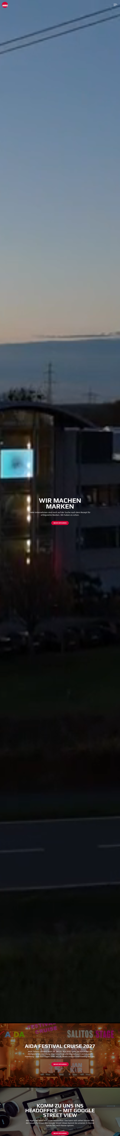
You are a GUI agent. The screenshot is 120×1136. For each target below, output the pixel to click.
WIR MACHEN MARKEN (60, 503)
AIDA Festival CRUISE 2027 (60, 1046)
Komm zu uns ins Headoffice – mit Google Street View (60, 1110)
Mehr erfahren (60, 523)
